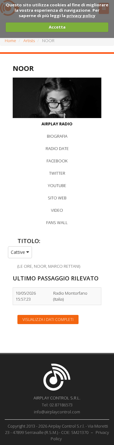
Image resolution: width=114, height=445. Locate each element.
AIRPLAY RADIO (57, 124)
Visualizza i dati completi (47, 319)
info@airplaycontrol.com (57, 412)
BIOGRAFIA (57, 136)
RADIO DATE (57, 148)
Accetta (57, 27)
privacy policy (80, 15)
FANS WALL (57, 222)
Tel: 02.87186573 (57, 405)
